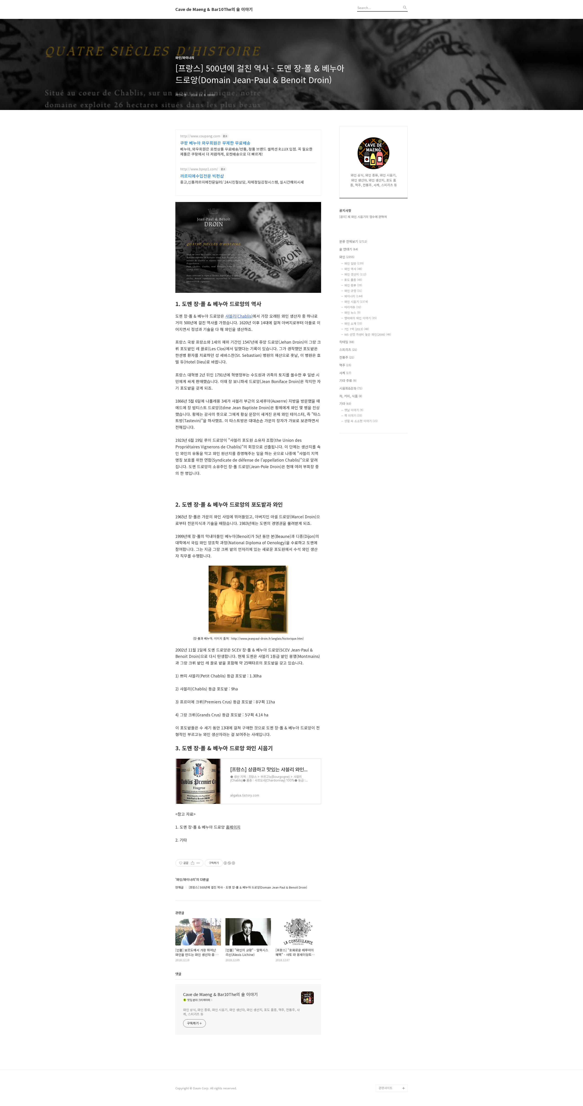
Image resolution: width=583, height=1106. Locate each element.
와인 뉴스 (352, 312)
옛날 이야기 (353, 410)
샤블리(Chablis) (239, 316)
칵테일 (346, 342)
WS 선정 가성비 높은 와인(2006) (367, 334)
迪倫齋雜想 (386, 1066)
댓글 (178, 973)
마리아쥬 (352, 307)
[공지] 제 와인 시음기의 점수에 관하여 (363, 217)
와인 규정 (353, 291)
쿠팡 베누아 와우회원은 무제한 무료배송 (215, 143)
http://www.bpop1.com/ (199, 169)
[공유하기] (192, 863)
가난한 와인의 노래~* (392, 1008)
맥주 (345, 365)
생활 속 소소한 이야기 (361, 421)
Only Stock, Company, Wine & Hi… (391, 1022)
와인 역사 (353, 269)
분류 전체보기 (353, 241)
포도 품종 (353, 280)
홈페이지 (233, 827)
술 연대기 (348, 249)
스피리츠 (348, 349)
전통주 (346, 357)
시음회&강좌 (350, 388)
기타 (345, 403)
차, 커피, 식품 (350, 396)
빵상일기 (384, 1059)
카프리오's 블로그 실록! (392, 1077)
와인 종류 (353, 285)
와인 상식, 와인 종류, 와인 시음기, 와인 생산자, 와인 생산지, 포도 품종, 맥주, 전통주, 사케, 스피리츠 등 (241, 1011)
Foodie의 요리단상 (391, 1044)
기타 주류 (347, 380)
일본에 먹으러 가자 (391, 1052)
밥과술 (383, 1037)
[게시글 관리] (198, 863)
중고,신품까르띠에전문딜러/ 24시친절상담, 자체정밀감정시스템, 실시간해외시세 (242, 181)
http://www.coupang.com (200, 136)
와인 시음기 (356, 301)
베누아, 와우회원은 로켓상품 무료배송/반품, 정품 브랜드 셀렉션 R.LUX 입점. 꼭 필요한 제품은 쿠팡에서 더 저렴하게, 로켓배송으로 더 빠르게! (246, 151)
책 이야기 (353, 415)
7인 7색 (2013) (356, 329)
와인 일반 (354, 263)
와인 (346, 257)
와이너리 (353, 296)
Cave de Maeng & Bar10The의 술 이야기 (214, 9)
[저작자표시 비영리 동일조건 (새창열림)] (229, 863)
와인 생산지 (355, 274)
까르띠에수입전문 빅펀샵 (202, 176)
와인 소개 (353, 323)
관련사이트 (385, 1088)
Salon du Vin (387, 993)
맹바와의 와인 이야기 (360, 318)
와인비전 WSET (388, 986)
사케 (345, 372)
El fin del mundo (390, 1001)
